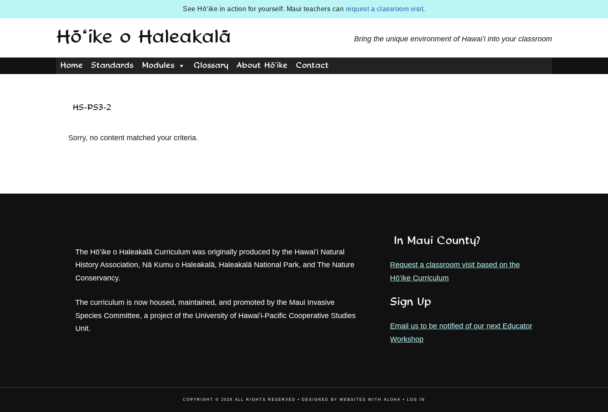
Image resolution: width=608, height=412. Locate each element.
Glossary (211, 66)
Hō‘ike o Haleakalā (143, 37)
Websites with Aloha (370, 400)
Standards (112, 66)
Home (71, 66)
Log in (416, 400)
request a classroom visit (385, 8)
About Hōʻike (262, 66)
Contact (312, 66)
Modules (158, 66)
